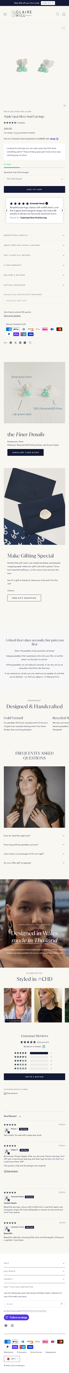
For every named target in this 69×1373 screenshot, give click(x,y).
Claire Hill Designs (17, 1365)
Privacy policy (22, 1352)
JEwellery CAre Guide (25, 452)
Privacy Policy (41, 1311)
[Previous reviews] (6, 210)
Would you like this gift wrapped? (23, 294)
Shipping (16, 133)
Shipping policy (50, 1352)
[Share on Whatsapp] (24, 342)
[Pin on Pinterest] (20, 342)
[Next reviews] (62, 210)
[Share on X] (15, 342)
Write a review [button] (34, 1077)
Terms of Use (30, 1311)
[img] (10, 1124)
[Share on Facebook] (10, 342)
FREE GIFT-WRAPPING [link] (24, 598)
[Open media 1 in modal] (63, 28)
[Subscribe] (61, 1303)
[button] (5, 14)
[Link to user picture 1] (11, 1177)
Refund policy (8, 1352)
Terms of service (36, 1352)
